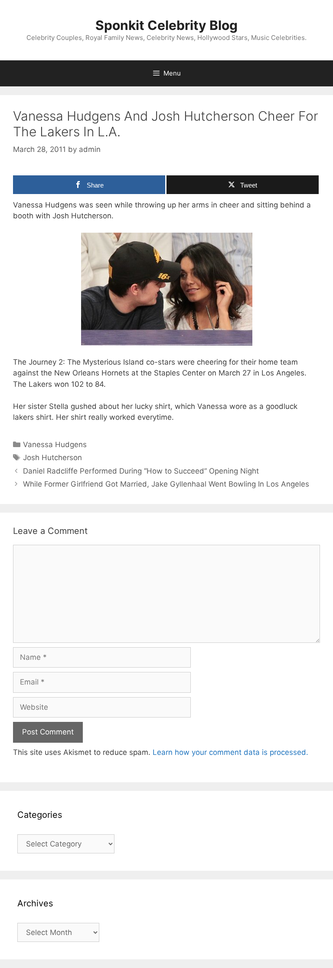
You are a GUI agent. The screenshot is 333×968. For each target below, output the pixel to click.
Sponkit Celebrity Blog (166, 25)
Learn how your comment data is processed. (230, 752)
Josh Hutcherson (52, 457)
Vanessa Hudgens (55, 444)
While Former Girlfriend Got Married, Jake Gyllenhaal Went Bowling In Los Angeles (166, 484)
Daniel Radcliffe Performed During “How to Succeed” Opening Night (141, 471)
